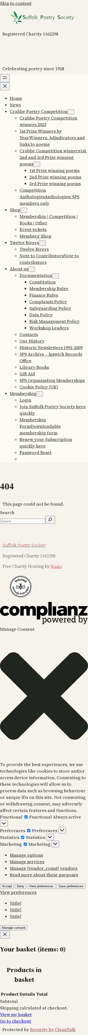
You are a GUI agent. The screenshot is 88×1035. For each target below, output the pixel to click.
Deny (20, 886)
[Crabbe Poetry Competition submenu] (70, 111)
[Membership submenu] (39, 394)
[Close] (5, 935)
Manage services (27, 862)
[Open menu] (5, 78)
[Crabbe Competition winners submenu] (36, 164)
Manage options (26, 855)
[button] (44, 696)
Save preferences (70, 886)
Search (7, 512)
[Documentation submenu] (55, 275)
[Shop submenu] (23, 210)
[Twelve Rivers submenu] (42, 243)
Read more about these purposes (44, 875)
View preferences (41, 886)
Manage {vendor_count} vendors (43, 868)
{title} (16, 903)
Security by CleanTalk (53, 1029)
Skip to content (16, 3)
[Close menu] (5, 86)
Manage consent (13, 928)
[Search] (50, 520)
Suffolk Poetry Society (24, 545)
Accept (7, 886)
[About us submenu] (31, 269)
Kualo (56, 566)
